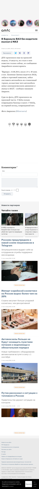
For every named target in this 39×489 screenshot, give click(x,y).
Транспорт (15, 35)
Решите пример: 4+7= (8, 190)
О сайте (3, 454)
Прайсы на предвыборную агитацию (11, 456)
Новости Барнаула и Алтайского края (12, 459)
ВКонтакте (21, 111)
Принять (28, 484)
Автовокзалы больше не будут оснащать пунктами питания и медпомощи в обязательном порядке (17, 343)
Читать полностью (19, 285)
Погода (3, 451)
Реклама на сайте (6, 449)
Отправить (7, 194)
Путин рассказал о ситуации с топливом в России (19, 394)
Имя (3, 171)
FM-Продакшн (5, 444)
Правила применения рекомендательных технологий (16, 462)
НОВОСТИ (4, 35)
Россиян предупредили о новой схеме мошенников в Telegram (17, 242)
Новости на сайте (6, 442)
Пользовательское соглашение (10, 447)
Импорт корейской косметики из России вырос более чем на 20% (19, 293)
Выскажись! (7, 53)
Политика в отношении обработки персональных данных (17, 464)
